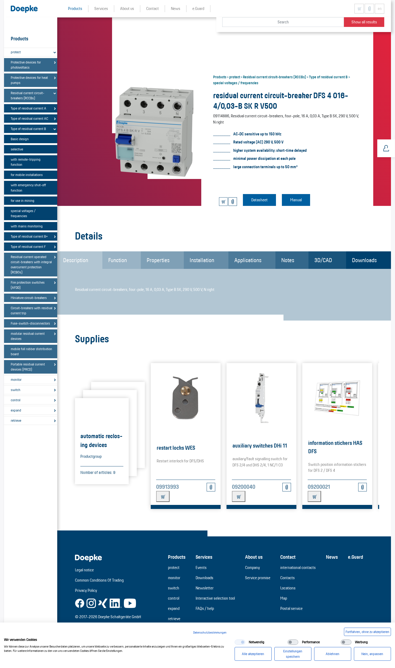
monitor (16, 379)
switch (15, 390)
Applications (247, 259)
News (332, 557)
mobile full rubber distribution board (31, 351)
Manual (296, 199)
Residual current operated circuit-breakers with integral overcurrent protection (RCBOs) (31, 264)
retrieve (16, 420)
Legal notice (84, 569)
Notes (287, 259)
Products (219, 76)
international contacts (298, 567)
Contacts (287, 577)
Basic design (20, 139)
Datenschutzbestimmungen (210, 632)
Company (252, 567)
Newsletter (205, 587)
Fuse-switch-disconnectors (30, 323)
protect (16, 52)
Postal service (291, 608)
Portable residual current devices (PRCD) (28, 366)
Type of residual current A (28, 108)
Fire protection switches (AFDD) (28, 285)
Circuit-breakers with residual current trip (31, 310)
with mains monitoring (27, 226)
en (380, 8)
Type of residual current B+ (29, 236)
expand (16, 410)
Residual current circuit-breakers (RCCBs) (27, 95)
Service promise (257, 577)
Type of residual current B (28, 128)
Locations (288, 587)
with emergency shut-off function (28, 187)
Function (117, 259)
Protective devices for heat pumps (29, 80)
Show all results (364, 21)
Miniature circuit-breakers (29, 298)
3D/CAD (323, 259)
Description (75, 259)
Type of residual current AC (29, 118)
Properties (158, 259)
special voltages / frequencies (23, 213)
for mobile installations (27, 175)
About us (254, 557)
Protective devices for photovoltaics (26, 64)
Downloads (364, 259)
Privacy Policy (86, 590)
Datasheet (259, 199)
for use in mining (22, 200)
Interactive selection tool (215, 598)
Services (204, 557)
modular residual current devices (28, 336)
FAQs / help (205, 608)
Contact (288, 557)
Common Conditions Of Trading (99, 580)
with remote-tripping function (26, 162)
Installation (202, 259)
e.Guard (355, 557)
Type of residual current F (28, 246)
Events (201, 567)
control (15, 400)
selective (17, 149)
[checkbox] (240, 642)
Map (283, 598)
